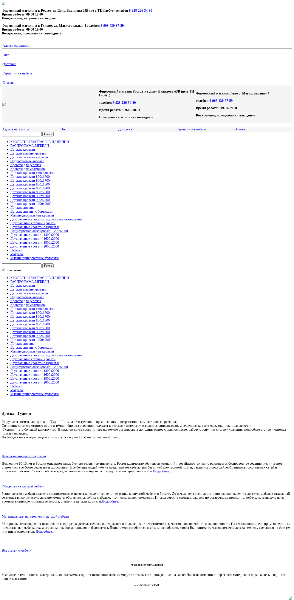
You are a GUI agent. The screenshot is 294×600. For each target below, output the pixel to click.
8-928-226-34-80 (140, 10)
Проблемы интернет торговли (24, 456)
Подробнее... (162, 471)
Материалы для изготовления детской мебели (35, 516)
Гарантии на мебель (17, 73)
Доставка (9, 64)
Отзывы (8, 82)
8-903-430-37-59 (112, 25)
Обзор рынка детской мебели (23, 486)
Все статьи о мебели (16, 550)
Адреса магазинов (16, 45)
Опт (6, 55)
